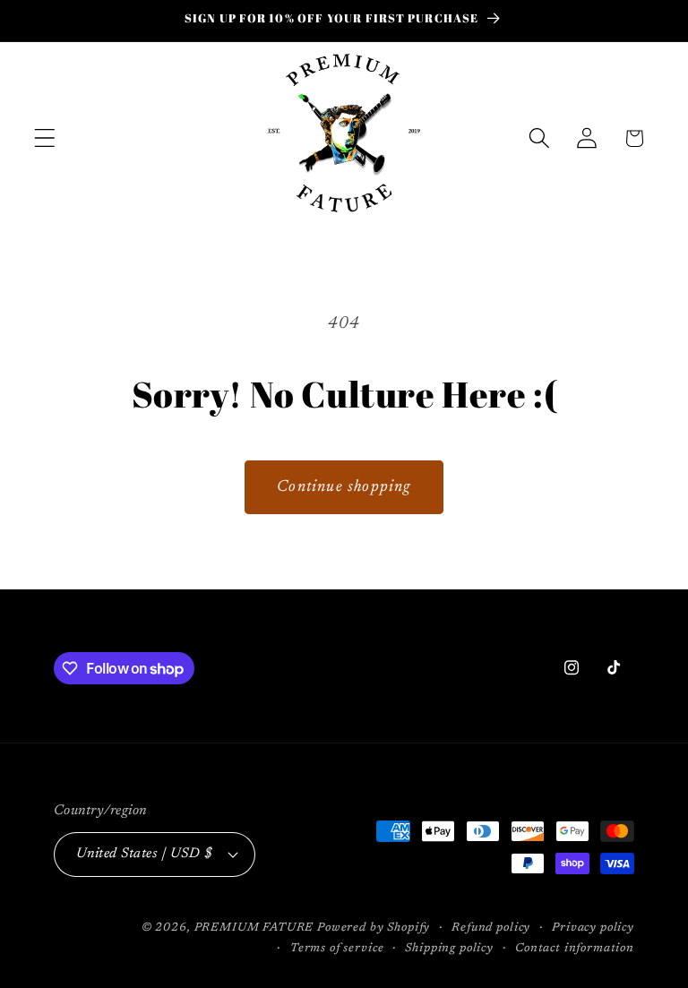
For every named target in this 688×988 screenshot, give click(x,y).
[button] (45, 138)
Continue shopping (343, 487)
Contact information (574, 948)
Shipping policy (449, 948)
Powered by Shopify (373, 927)
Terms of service (336, 948)
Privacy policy (593, 927)
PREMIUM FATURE (254, 927)
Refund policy (491, 927)
